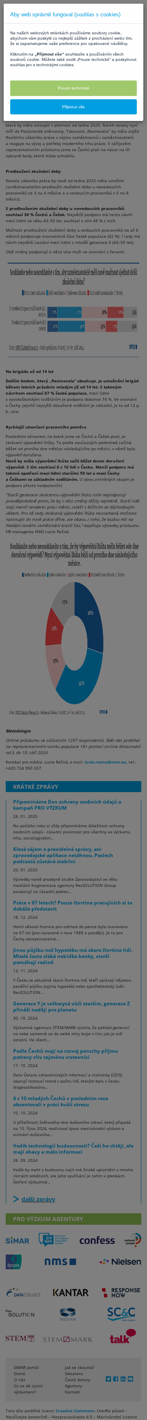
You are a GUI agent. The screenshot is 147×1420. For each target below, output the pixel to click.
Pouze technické (73, 88)
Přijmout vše (73, 107)
